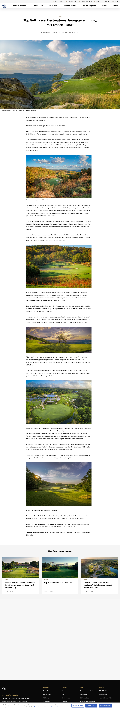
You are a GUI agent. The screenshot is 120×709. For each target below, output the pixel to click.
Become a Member (86, 1)
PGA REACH (102, 691)
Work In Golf (84, 694)
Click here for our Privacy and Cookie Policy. (46, 707)
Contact (64, 691)
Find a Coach (47, 691)
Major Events (53, 6)
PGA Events (46, 702)
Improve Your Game (20, 6)
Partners (64, 702)
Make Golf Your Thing (105, 698)
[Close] (117, 705)
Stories (104, 6)
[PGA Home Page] (4, 5)
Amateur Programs (89, 6)
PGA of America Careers (87, 702)
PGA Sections (84, 698)
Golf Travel (59, 1)
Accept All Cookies (105, 705)
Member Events (70, 6)
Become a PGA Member (87, 691)
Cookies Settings (77, 705)
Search (115, 1)
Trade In (105, 1)
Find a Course (47, 694)
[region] (60, 705)
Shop (96, 1)
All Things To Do (48, 698)
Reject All (91, 705)
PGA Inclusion (103, 694)
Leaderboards (72, 1)
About (115, 6)
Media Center (66, 698)
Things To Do (38, 6)
